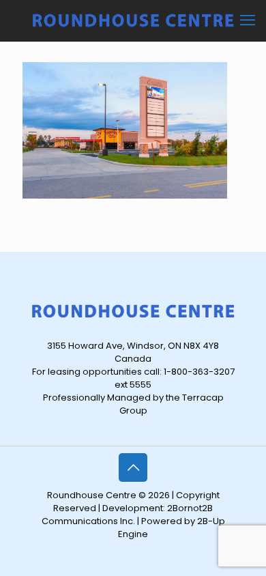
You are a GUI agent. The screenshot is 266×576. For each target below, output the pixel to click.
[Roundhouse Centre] (133, 20)
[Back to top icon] (133, 467)
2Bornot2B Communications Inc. (127, 515)
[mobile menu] (247, 20)
